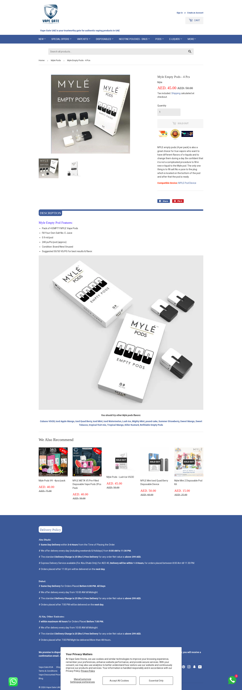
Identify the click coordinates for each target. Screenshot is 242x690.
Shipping (175, 93)
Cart (197, 20)
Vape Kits (83, 39)
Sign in (180, 13)
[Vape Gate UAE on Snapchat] (194, 667)
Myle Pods (56, 60)
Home (41, 60)
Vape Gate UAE (53, 687)
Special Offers (60, 39)
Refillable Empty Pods (151, 425)
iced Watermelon (112, 421)
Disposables (104, 39)
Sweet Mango (187, 421)
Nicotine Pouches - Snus (133, 39)
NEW (41, 39)
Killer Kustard (132, 425)
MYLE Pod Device (187, 183)
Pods (158, 39)
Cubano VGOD (47, 421)
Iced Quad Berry (83, 421)
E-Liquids (174, 39)
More (191, 39)
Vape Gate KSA (46, 667)
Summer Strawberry (169, 421)
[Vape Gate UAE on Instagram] (189, 667)
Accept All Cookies (119, 680)
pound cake (152, 421)
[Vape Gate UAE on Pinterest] (183, 667)
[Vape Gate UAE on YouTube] (200, 667)
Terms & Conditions (48, 671)
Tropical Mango (115, 425)
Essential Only (156, 680)
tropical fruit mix (97, 425)
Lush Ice (126, 421)
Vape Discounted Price (49, 674)
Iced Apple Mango (65, 421)
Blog (41, 678)
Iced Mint (98, 421)
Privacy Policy (88, 671)
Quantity (161, 105)
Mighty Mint (138, 421)
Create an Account (195, 13)
